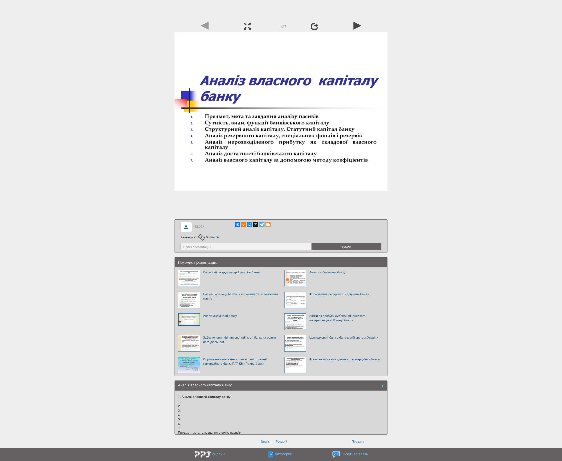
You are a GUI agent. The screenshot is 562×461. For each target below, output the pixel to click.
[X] (255, 224)
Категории (283, 453)
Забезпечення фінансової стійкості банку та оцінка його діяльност (239, 339)
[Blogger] (268, 224)
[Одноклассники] (243, 224)
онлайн (218, 453)
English (266, 441)
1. (179, 396)
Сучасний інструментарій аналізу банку (231, 272)
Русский (281, 441)
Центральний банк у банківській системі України (343, 337)
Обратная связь (354, 453)
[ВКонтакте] (237, 224)
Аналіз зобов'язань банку (327, 272)
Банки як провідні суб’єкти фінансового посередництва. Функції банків (337, 317)
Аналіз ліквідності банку (220, 315)
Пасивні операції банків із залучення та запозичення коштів (241, 296)
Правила (358, 441)
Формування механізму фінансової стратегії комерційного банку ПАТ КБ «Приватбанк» (235, 361)
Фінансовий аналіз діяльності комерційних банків (344, 359)
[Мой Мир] (249, 224)
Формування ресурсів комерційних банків (339, 294)
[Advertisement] (281, 10)
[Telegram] (262, 224)
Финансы (212, 237)
